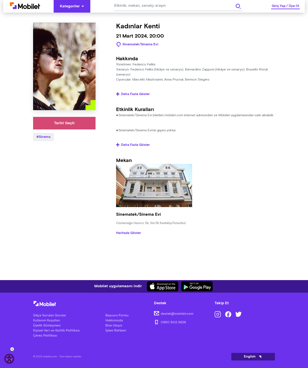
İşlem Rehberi (115, 330)
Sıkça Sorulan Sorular (49, 315)
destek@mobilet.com (177, 314)
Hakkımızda (114, 320)
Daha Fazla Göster (135, 94)
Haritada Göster (128, 233)
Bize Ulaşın (113, 325)
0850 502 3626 (173, 322)
